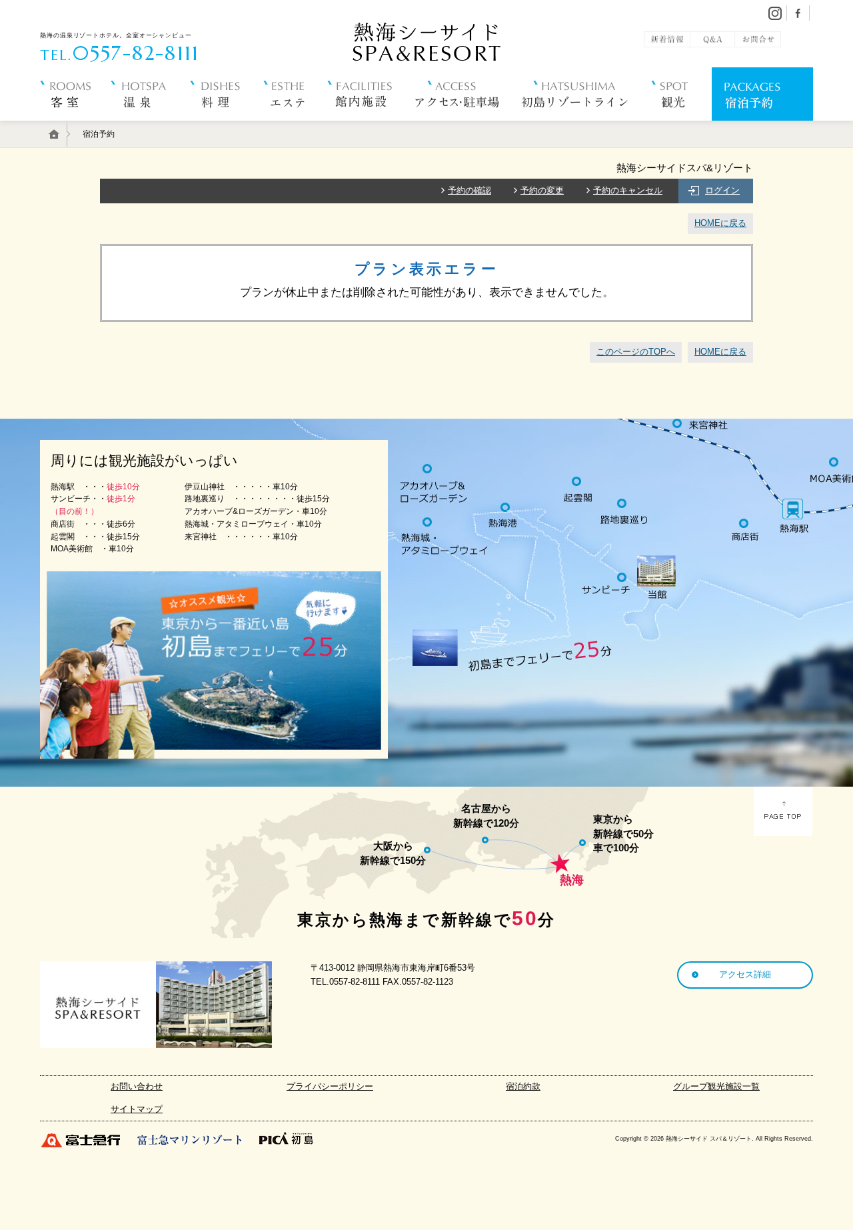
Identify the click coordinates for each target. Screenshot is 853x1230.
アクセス (468, 126)
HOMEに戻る (720, 223)
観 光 (681, 126)
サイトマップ (137, 1109)
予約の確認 (469, 190)
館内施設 (371, 126)
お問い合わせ (137, 1086)
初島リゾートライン (586, 126)
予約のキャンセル (627, 190)
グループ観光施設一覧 (716, 1086)
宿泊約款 (523, 1086)
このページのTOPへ (635, 352)
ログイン (722, 190)
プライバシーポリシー (330, 1086)
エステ (295, 126)
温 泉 (150, 126)
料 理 (227, 126)
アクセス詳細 (745, 974)
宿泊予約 (762, 126)
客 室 (76, 126)
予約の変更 (542, 190)
